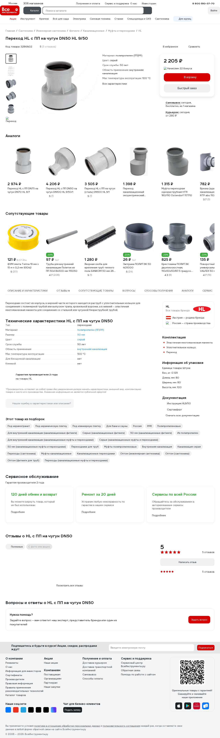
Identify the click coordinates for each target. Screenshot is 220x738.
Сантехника (162, 18)
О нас (9, 666)
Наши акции (51, 662)
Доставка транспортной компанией (97, 668)
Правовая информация (19, 683)
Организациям (52, 678)
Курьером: (172, 112)
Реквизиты (12, 662)
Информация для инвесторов (23, 671)
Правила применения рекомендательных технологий (24, 689)
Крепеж (44, 18)
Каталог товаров (16, 695)
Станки (118, 18)
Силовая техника (100, 18)
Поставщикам (52, 674)
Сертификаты (14, 675)
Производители (15, 679)
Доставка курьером (94, 662)
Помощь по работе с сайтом (138, 674)
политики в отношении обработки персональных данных (67, 725)
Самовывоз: (173, 102)
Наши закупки (52, 686)
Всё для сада (61, 18)
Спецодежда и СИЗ (139, 18)
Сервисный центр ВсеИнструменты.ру (133, 664)
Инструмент (27, 18)
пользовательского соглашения (121, 725)
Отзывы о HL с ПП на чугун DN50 (39, 536)
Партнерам (50, 682)
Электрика (79, 18)
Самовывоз (89, 674)
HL (167, 306)
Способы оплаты (92, 678)
